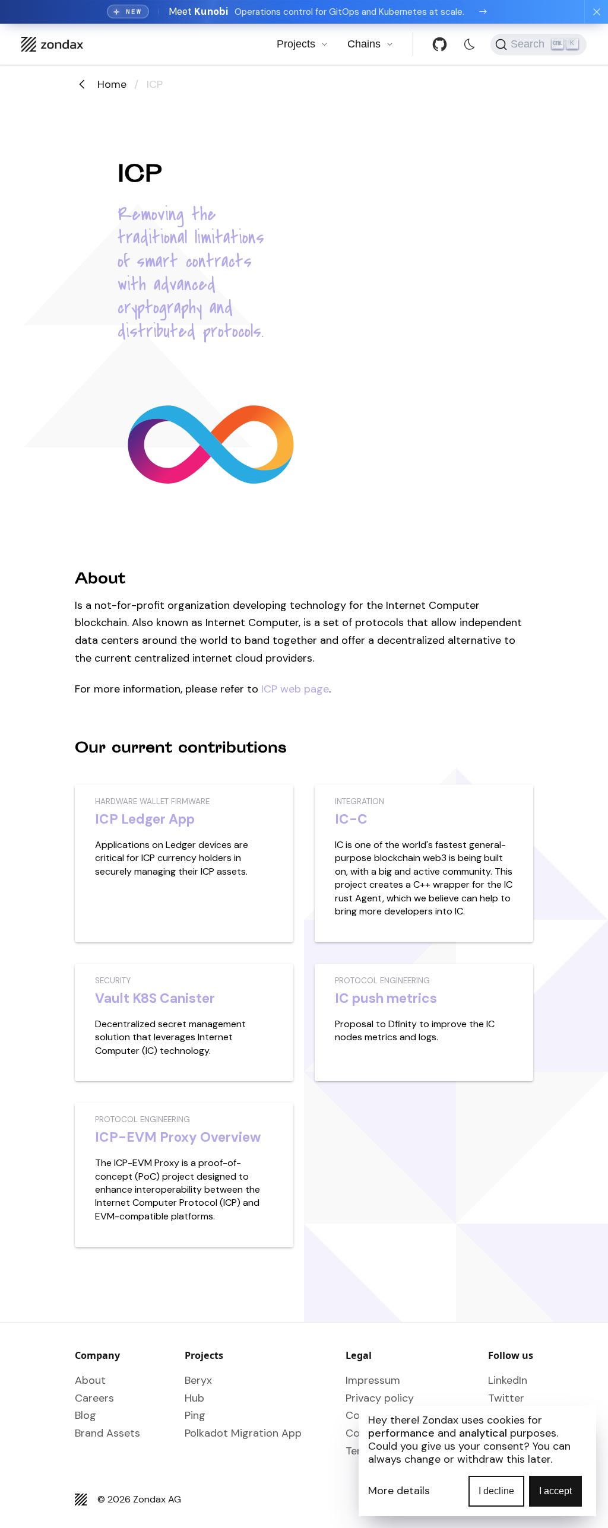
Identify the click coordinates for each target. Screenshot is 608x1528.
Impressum (373, 1380)
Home (111, 84)
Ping (195, 1415)
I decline (496, 1491)
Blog (85, 1415)
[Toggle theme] (469, 44)
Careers (94, 1398)
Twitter (506, 1398)
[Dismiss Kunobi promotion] (596, 12)
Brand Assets (107, 1433)
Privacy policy (380, 1398)
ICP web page (295, 689)
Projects (296, 44)
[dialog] (477, 1461)
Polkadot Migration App (243, 1433)
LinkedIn (507, 1380)
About (90, 1380)
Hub (194, 1398)
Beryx (198, 1380)
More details (399, 1490)
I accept (555, 1491)
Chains (364, 44)
